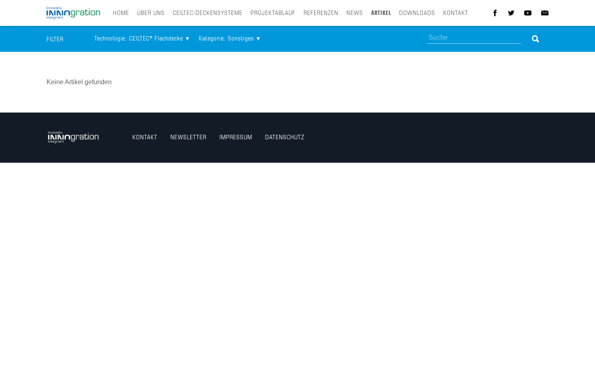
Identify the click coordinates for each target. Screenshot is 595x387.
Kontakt (455, 13)
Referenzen (321, 13)
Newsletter (188, 137)
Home (121, 13)
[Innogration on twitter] (511, 13)
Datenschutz (284, 137)
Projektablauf (273, 13)
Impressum (235, 137)
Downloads (417, 13)
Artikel (381, 13)
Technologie (138, 39)
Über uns (151, 13)
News (354, 13)
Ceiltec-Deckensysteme (207, 13)
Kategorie (226, 39)
